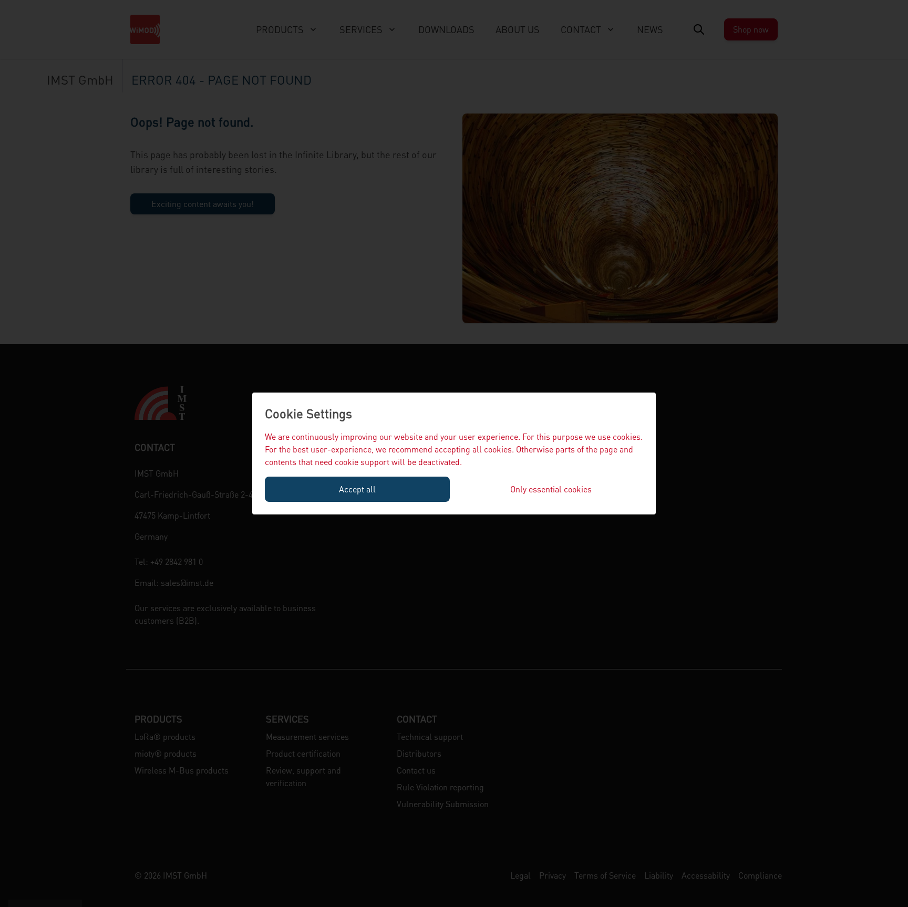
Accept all (357, 488)
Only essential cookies (551, 488)
